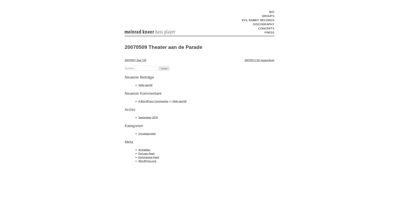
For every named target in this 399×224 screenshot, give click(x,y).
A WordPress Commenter (153, 101)
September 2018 (148, 117)
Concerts (266, 28)
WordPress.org (147, 161)
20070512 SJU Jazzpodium (259, 60)
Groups (268, 16)
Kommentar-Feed (148, 157)
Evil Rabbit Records (258, 20)
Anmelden (144, 150)
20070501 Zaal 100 (135, 60)
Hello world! (145, 85)
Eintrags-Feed (146, 153)
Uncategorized (147, 133)
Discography (263, 24)
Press (269, 32)
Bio (271, 12)
